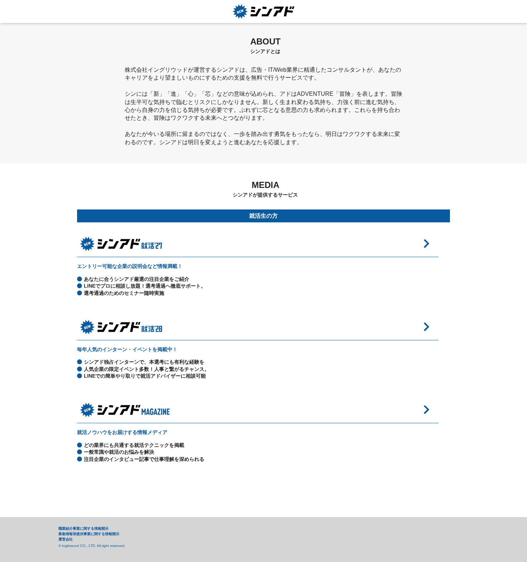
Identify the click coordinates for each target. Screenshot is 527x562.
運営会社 (65, 539)
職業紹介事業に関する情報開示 (83, 528)
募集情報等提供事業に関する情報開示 (88, 534)
